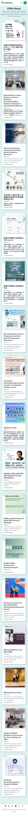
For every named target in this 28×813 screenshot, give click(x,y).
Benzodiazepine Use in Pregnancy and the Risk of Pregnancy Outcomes (14, 337)
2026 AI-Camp (10, 428)
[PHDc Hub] (22, 806)
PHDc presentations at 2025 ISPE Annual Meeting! (14, 520)
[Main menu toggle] (25, 2)
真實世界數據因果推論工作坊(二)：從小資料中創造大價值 (13, 47)
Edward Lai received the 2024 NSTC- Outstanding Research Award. (14, 606)
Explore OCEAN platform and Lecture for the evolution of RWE (13, 736)
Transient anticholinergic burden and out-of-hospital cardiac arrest (14, 384)
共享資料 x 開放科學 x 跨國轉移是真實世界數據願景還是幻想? (13, 197)
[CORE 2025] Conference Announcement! (11, 565)
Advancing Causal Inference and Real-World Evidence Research (12, 151)
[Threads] (15, 806)
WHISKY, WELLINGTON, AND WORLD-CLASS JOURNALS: (14, 476)
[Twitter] (5, 806)
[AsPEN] (19, 806)
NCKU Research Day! (13, 693)
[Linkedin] (8, 806)
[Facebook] (12, 806)
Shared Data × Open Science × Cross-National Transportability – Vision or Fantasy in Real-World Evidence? (13, 100)
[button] (21, 3)
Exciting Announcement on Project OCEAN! (12, 782)
